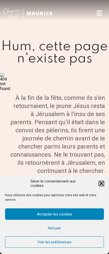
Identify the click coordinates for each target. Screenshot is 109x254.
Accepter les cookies (54, 214)
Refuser (54, 228)
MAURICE (39, 13)
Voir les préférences (54, 242)
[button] (101, 183)
